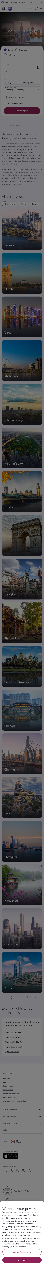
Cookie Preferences (22, 1252)
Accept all (22, 1260)
